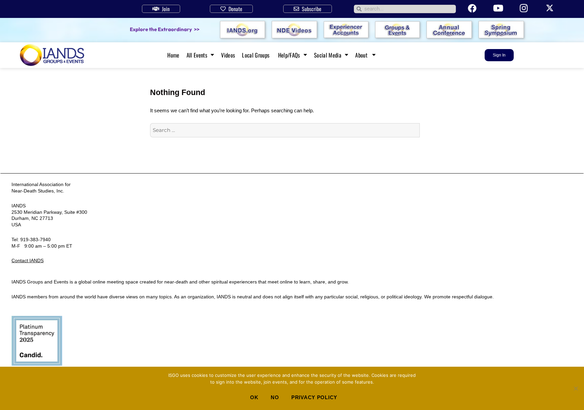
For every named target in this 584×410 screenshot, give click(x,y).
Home (173, 55)
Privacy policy (314, 397)
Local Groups (256, 55)
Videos (228, 55)
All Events (197, 55)
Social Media (327, 55)
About (362, 55)
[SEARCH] (427, 130)
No (275, 397)
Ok (254, 397)
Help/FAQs (289, 55)
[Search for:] (285, 130)
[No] (575, 388)
